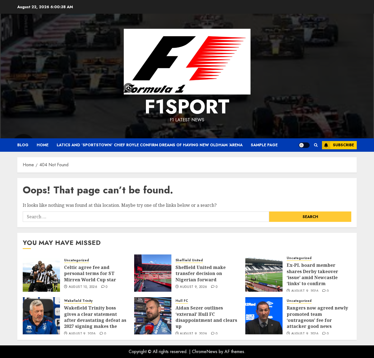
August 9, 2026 (193, 287)
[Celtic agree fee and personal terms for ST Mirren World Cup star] (41, 273)
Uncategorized (76, 260)
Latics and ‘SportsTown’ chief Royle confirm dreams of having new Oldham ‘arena (150, 145)
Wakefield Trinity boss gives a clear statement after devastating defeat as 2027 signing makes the (95, 317)
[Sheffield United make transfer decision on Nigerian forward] (152, 273)
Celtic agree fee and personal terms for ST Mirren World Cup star (90, 273)
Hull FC (182, 301)
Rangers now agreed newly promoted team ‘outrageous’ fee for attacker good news (317, 317)
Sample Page (264, 145)
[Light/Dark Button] (304, 145)
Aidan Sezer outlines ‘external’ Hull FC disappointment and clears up (206, 317)
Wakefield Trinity (78, 301)
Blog (22, 145)
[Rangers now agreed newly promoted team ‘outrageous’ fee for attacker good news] (264, 315)
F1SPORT (187, 106)
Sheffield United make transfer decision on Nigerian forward (201, 273)
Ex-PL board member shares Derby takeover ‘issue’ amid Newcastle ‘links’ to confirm (312, 274)
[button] (315, 145)
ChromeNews (204, 351)
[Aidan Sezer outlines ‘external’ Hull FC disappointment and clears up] (152, 315)
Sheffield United (189, 260)
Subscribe (343, 145)
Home (42, 145)
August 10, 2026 (83, 287)
